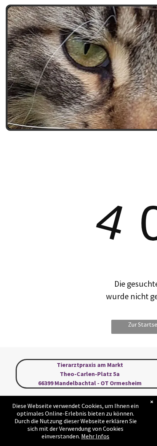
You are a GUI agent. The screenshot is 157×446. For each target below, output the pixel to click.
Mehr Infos (95, 436)
